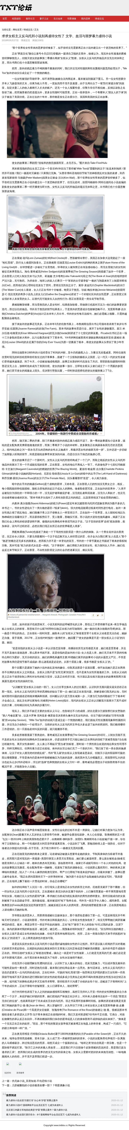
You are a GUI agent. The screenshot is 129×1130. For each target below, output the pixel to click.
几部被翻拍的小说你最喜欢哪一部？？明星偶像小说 (41, 1085)
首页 (5, 18)
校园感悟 (16, 18)
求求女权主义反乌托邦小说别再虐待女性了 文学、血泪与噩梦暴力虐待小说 (57, 36)
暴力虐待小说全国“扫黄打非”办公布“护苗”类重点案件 (32, 1100)
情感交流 (99, 18)
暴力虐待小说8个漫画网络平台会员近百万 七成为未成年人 (34, 1105)
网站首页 (17, 29)
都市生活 (30, 18)
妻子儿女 (44, 18)
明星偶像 (71, 18)
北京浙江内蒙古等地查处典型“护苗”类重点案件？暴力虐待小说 (36, 1110)
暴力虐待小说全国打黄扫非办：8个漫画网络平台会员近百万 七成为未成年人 (43, 1114)
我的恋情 (85, 18)
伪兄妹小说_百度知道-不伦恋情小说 (32, 1081)
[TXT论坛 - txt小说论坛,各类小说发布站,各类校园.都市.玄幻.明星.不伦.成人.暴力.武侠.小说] (19, 8)
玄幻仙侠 (57, 18)
